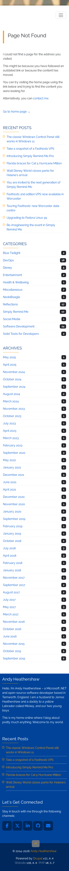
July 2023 (9, 423)
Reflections (10, 304)
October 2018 (12, 541)
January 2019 (12, 533)
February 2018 (12, 563)
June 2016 (10, 636)
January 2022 (12, 467)
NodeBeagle (11, 297)
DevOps (8, 260)
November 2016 (14, 621)
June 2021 (9, 482)
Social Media (11, 319)
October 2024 (12, 379)
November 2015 (14, 643)
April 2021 (9, 489)
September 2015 (14, 658)
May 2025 (9, 357)
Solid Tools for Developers (21, 334)
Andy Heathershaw (26, 15)
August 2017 (11, 592)
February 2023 (12, 445)
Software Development (18, 326)
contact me (40, 98)
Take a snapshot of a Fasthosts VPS (30, 148)
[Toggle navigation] (61, 15)
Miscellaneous (12, 289)
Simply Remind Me (15, 311)
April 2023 (9, 430)
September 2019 (14, 519)
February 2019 (12, 526)
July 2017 (9, 599)
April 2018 (9, 555)
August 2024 (11, 394)
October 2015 (12, 651)
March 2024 (11, 401)
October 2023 (12, 416)
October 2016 (12, 629)
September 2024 (14, 386)
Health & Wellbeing (16, 282)
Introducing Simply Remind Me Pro (30, 156)
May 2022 (9, 460)
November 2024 (14, 372)
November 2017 (14, 577)
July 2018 (9, 548)
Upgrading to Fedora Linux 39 (27, 217)
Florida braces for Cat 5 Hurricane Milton (34, 163)
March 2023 (11, 438)
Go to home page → (16, 111)
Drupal (37, 858)
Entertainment (12, 275)
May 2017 (9, 607)
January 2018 (12, 570)
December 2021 (13, 475)
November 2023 (14, 408)
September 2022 (14, 453)
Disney (7, 267)
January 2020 (12, 511)
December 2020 (14, 497)
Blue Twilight (11, 253)
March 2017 (11, 614)
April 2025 (9, 364)
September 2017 (14, 585)
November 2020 (14, 504)
